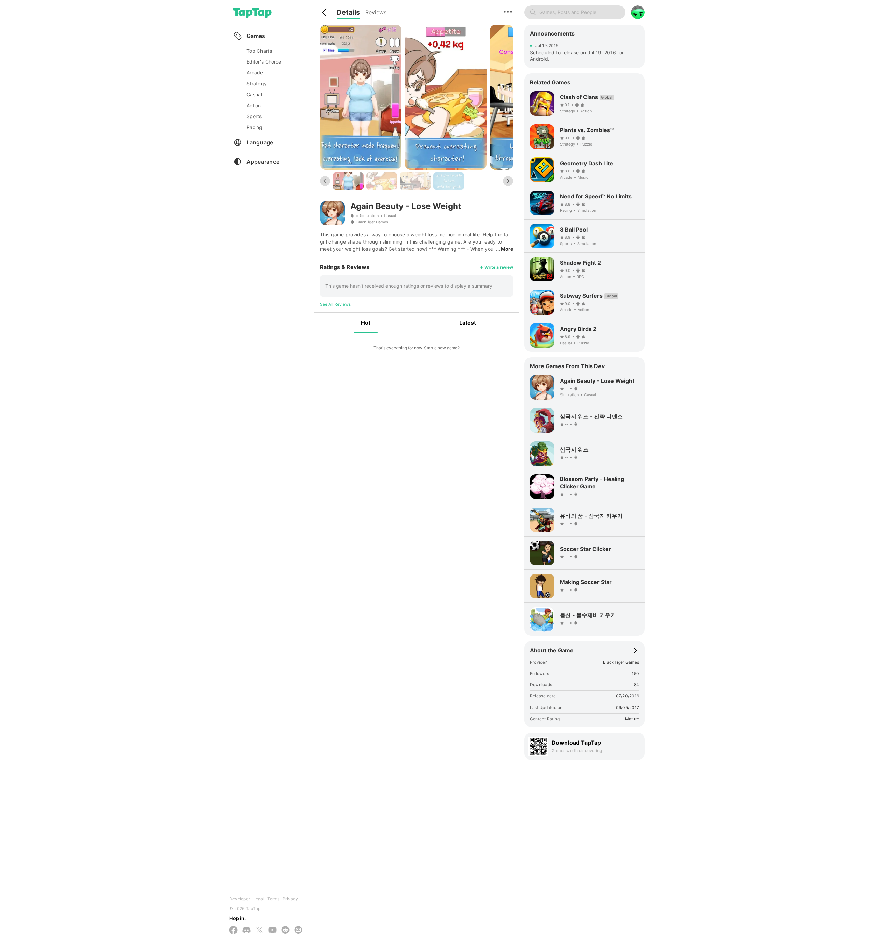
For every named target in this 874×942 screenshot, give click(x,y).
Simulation (369, 215)
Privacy (290, 898)
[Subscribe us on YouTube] (272, 930)
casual (254, 94)
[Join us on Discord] (246, 930)
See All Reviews (335, 304)
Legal (258, 898)
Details (348, 12)
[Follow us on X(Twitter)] (259, 930)
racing (254, 127)
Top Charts (259, 51)
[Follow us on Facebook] (233, 930)
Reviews (375, 12)
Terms (273, 898)
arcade (254, 72)
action (253, 105)
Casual (390, 215)
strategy (256, 83)
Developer (239, 898)
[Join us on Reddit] (285, 930)
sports (254, 116)
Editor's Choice (263, 62)
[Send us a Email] (298, 930)
